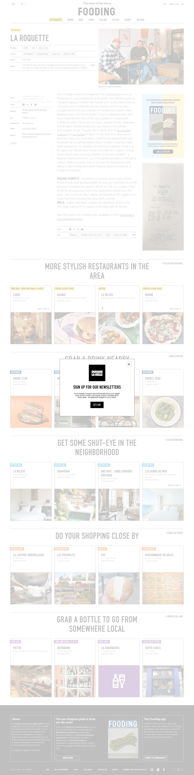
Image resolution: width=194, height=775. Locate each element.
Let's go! (97, 404)
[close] (129, 364)
